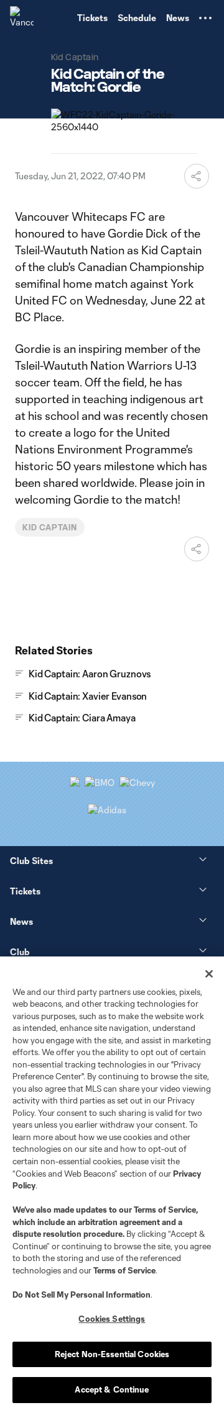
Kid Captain (49, 527)
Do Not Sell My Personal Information (81, 1294)
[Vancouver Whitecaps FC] (22, 18)
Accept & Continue (112, 1389)
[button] (205, 18)
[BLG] (107, 810)
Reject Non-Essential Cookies (112, 1354)
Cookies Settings (111, 1319)
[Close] (209, 973)
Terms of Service (165, 1210)
